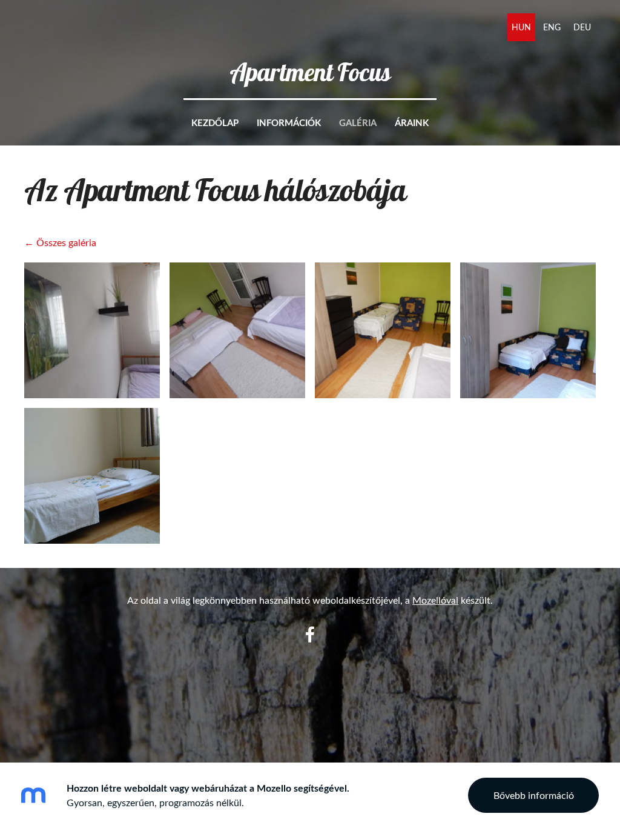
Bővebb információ (533, 795)
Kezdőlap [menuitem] (215, 122)
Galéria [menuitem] (358, 122)
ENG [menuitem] (552, 27)
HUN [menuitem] (521, 27)
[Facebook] (310, 634)
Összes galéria (66, 242)
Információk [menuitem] (289, 122)
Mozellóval (435, 600)
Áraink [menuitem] (412, 122)
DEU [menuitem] (582, 27)
